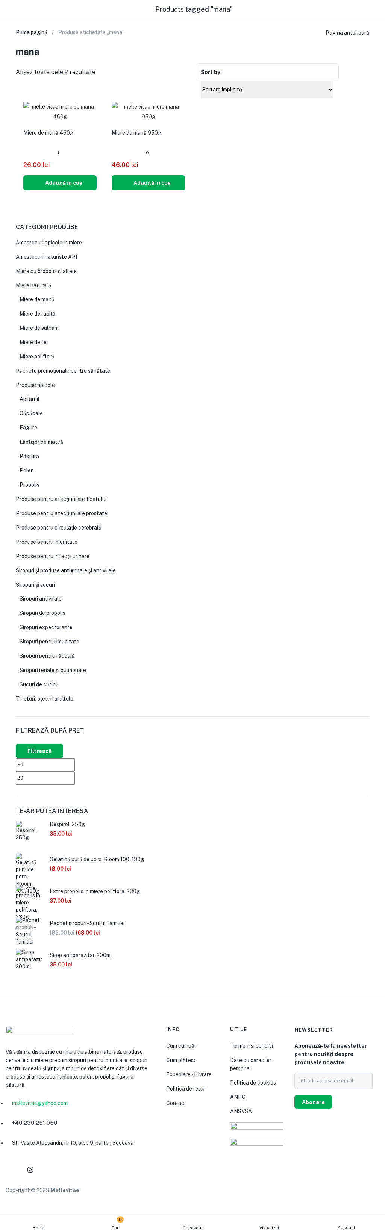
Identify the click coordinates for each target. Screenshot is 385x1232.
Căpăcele (31, 413)
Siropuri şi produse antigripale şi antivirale (66, 570)
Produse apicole (35, 385)
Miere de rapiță (37, 314)
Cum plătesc (181, 1060)
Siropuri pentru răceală (47, 656)
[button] (60, 182)
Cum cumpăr (181, 1046)
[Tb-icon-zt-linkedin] (48, 1170)
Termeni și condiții (251, 1046)
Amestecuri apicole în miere (49, 243)
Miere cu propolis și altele (46, 271)
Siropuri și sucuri (35, 585)
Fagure (28, 428)
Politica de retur (185, 1089)
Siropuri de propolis (42, 613)
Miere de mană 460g (48, 133)
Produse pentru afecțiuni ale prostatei (62, 513)
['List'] (365, 73)
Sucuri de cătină (39, 684)
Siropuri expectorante (46, 627)
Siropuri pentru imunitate (49, 642)
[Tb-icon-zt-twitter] (66, 1170)
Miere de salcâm (39, 328)
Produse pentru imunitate (46, 542)
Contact (176, 1103)
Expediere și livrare (189, 1074)
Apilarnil (29, 399)
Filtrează (39, 751)
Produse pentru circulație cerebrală (59, 528)
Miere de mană (37, 299)
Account (346, 1227)
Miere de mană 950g (136, 133)
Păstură (29, 456)
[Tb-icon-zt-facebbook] (12, 1170)
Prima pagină (31, 32)
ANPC (238, 1097)
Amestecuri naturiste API (46, 257)
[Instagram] (30, 1170)
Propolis (29, 485)
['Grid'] (351, 72)
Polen (27, 470)
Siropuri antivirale (41, 599)
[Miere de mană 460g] (60, 111)
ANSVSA (241, 1111)
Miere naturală (33, 285)
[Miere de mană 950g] (148, 111)
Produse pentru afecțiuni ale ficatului (61, 499)
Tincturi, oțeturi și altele (44, 699)
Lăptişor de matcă (41, 442)
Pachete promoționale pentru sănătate (63, 371)
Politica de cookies (253, 1083)
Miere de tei (34, 342)
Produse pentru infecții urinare (52, 556)
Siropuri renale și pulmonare (53, 670)
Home (38, 1228)
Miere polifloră (37, 357)
